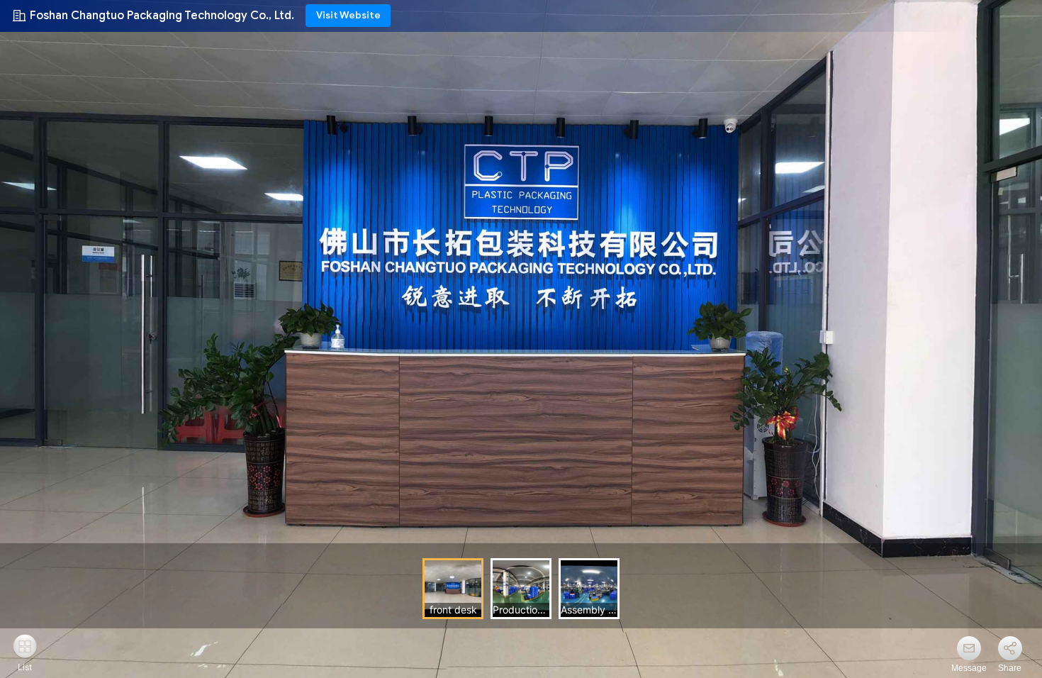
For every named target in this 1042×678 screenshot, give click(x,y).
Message (969, 668)
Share (1009, 668)
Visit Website (348, 15)
